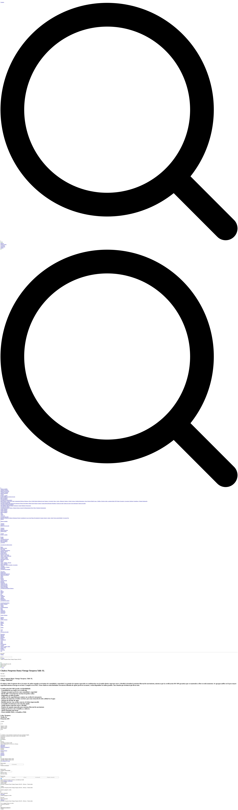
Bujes (32, 507)
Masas (32, 518)
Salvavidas (2, 503)
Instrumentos (43, 507)
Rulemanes (15, 518)
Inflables (4, 505)
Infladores (24, 505)
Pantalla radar (7, 503)
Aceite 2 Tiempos (3, 511)
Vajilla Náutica (34, 501)
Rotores (18, 507)
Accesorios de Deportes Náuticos (7, 504)
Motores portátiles (3, 488)
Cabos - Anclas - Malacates (58, 501)
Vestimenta (16, 505)
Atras (2, 667)
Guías (30, 518)
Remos (12, 505)
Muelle (92, 501)
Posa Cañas (12, 501)
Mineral (5, 510)
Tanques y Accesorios (49, 501)
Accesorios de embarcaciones (6, 500)
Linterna (39, 503)
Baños (1, 501)
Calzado (19, 505)
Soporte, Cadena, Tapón (48, 518)
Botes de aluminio (4, 497)
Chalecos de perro (67, 503)
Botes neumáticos (3, 499)
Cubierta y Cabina (67, 501)
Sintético (2, 510)
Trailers (1, 247)
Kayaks (1, 496)
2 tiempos (2, 490)
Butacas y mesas (6, 501)
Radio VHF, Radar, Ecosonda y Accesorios (120, 501)
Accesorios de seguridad (5, 502)
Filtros (34, 507)
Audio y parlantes (108, 501)
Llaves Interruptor (74, 503)
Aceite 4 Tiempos (3, 509)
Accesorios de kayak (11, 496)
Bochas (18, 518)
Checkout (2, 799)
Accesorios (2, 245)
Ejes (68, 518)
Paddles (5, 496)
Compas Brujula (44, 503)
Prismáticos (54, 503)
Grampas (42, 518)
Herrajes (89, 501)
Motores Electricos (4, 493)
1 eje (4, 515)
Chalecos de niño (60, 503)
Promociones (28, 505)
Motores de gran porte (4, 491)
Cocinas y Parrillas (75, 501)
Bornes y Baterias (13, 507)
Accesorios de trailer (4, 516)
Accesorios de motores (4, 506)
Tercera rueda (56, 518)
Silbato (30, 503)
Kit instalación (37, 518)
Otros (1, 513)
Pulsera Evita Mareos (24, 503)
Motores (2, 243)
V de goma (65, 518)
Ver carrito (2, 794)
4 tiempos (6, 490)
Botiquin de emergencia (15, 503)
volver (2, 658)
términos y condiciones (7, 780)
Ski (9, 505)
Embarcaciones (3, 244)
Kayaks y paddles (3, 495)
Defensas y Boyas (27, 501)
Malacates (7, 518)
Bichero (36, 503)
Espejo (33, 503)
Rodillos (60, 518)
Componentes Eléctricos (19, 501)
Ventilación (38, 507)
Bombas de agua (41, 501)
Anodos (21, 507)
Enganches (2, 518)
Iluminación (145, 501)
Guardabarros (23, 518)
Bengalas (50, 503)
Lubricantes (2, 246)
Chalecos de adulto (82, 503)
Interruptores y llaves (83, 501)
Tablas (7, 505)
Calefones (131, 501)
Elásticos (11, 518)
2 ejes (1, 515)
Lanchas (2, 494)
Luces (27, 518)
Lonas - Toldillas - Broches (99, 501)
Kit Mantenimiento (27, 507)
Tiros (1, 505)
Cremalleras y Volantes (137, 501)
